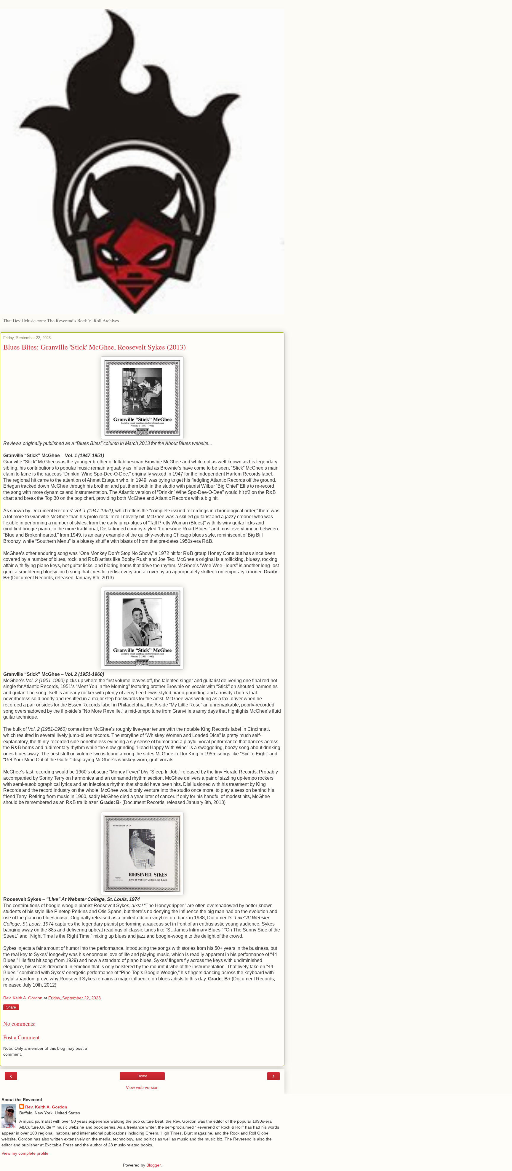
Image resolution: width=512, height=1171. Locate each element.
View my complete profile (24, 1153)
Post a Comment (21, 1037)
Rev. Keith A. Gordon (46, 1107)
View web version (142, 1087)
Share (11, 1007)
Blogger (153, 1165)
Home (142, 1076)
